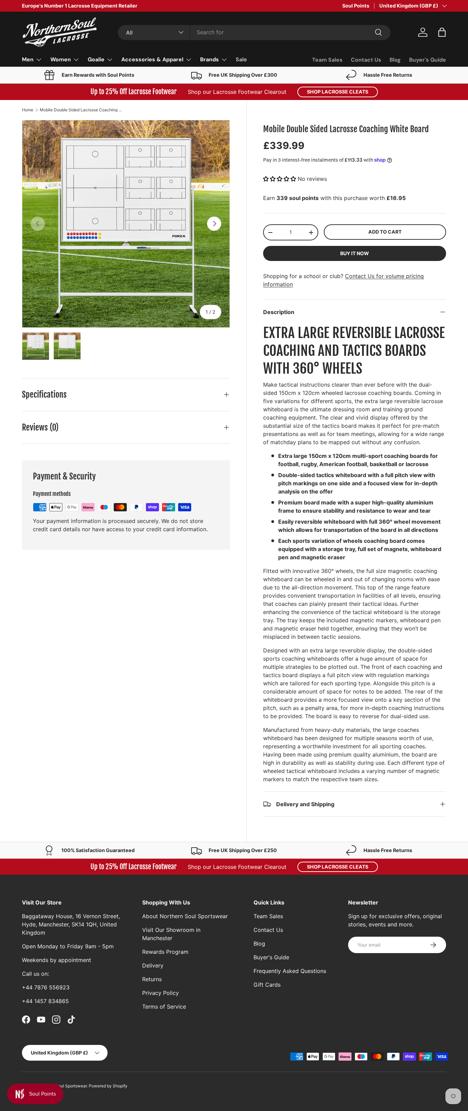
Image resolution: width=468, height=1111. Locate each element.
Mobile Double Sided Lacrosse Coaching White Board (81, 110)
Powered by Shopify (108, 1085)
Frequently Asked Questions (290, 971)
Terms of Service (164, 1006)
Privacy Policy (160, 992)
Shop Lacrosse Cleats (337, 92)
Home (27, 110)
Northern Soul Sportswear (62, 1085)
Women (60, 59)
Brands (209, 59)
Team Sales (327, 59)
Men (28, 59)
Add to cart (385, 232)
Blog (395, 59)
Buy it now (354, 253)
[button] (441, 32)
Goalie (96, 59)
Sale (241, 59)
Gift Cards (267, 984)
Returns (152, 979)
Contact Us (366, 59)
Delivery (152, 965)
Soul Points (355, 6)
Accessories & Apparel (152, 59)
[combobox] (254, 32)
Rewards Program (165, 951)
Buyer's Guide (427, 59)
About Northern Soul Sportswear (185, 916)
